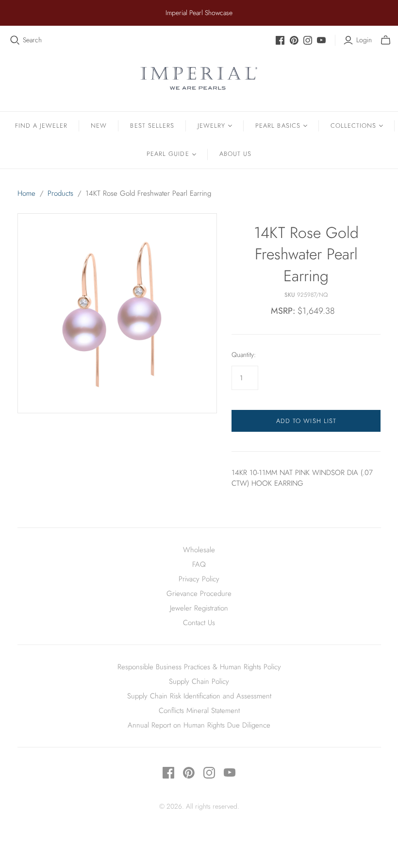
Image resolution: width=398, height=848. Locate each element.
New (99, 125)
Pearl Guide (168, 153)
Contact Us (199, 622)
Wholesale (199, 549)
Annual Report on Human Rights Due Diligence (199, 725)
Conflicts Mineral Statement (199, 710)
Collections (353, 125)
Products (60, 193)
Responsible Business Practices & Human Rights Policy (199, 666)
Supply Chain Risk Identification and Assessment (199, 696)
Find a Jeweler (41, 125)
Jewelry (211, 125)
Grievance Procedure (199, 593)
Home (26, 193)
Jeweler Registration (199, 608)
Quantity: (244, 354)
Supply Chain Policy (199, 681)
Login (364, 40)
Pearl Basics (277, 125)
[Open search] (15, 40)
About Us (235, 153)
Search (32, 40)
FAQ (199, 564)
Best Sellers (152, 125)
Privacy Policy (199, 579)
